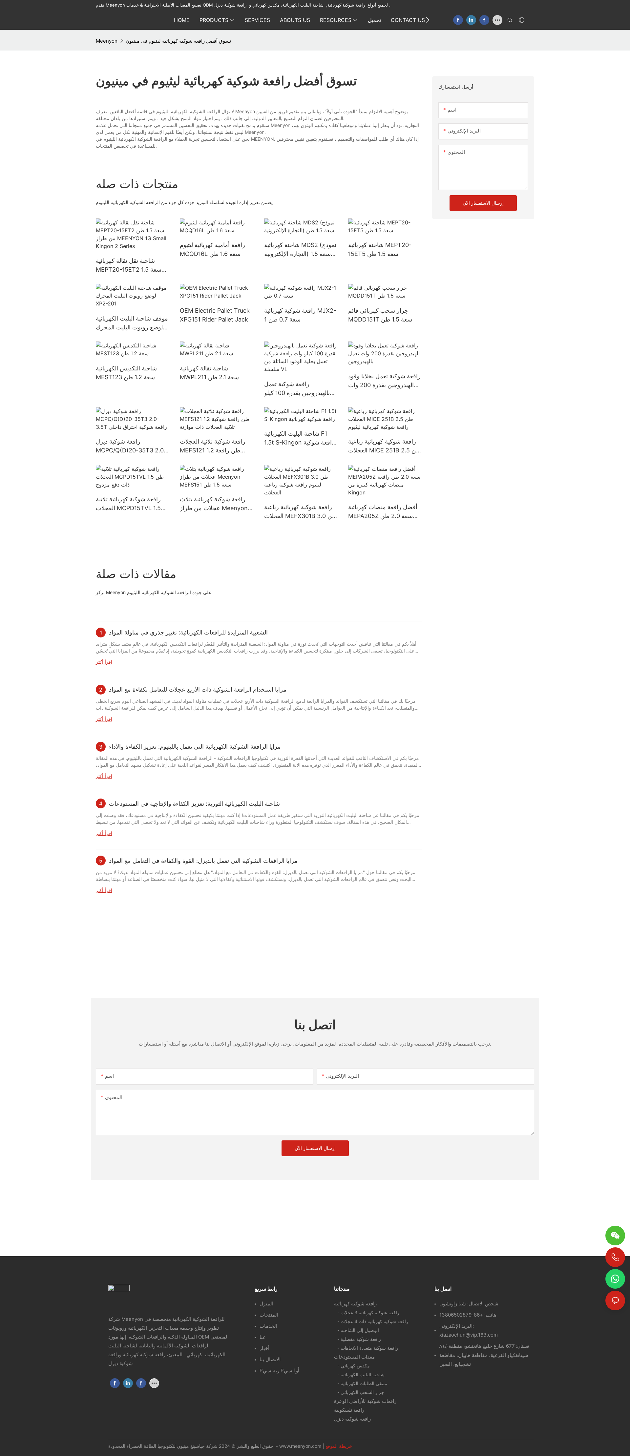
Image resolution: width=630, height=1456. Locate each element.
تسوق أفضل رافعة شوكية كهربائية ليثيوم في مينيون (178, 41)
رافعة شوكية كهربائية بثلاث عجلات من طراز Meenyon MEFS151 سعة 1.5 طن (214, 504)
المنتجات (269, 1315)
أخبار (264, 1348)
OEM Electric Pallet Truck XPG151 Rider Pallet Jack (215, 315)
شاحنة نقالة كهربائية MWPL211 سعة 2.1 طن (209, 373)
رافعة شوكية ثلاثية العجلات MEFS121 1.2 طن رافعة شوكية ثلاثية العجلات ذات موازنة (212, 446)
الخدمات (268, 1326)
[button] (428, 20)
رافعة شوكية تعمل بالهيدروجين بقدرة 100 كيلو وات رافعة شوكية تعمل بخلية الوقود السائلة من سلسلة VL (299, 389)
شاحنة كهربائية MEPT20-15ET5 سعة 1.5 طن (379, 249)
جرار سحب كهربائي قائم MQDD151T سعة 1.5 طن (380, 315)
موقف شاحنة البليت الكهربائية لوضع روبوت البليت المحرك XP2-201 (132, 323)
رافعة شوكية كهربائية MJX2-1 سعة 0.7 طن (300, 315)
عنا (263, 1337)
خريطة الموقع (339, 1446)
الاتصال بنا (270, 1359)
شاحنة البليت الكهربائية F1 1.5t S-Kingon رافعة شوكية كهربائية (299, 438)
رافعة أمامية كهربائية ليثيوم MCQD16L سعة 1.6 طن (212, 249)
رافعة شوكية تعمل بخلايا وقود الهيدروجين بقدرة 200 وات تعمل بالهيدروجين (384, 381)
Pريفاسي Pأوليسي (279, 1370)
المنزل (266, 1303)
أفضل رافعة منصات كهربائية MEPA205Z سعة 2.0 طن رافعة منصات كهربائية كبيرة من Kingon (382, 512)
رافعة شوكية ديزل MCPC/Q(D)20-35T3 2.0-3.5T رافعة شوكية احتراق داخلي (131, 446)
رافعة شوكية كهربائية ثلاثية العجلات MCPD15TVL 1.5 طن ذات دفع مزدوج (128, 504)
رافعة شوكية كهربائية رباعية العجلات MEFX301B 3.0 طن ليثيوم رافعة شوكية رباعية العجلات (300, 512)
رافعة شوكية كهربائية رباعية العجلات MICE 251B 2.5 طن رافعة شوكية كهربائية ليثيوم (384, 446)
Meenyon (106, 41)
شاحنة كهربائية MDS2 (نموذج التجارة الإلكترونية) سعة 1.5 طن (300, 249)
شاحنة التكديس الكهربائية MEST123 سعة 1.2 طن (126, 373)
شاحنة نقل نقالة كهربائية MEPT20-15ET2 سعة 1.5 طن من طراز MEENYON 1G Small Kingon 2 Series (132, 265)
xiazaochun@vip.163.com (468, 1335)
